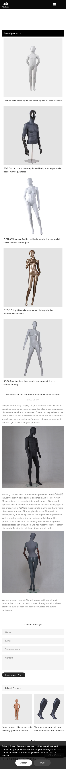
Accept (23, 762)
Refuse (42, 762)
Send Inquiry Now (13, 675)
